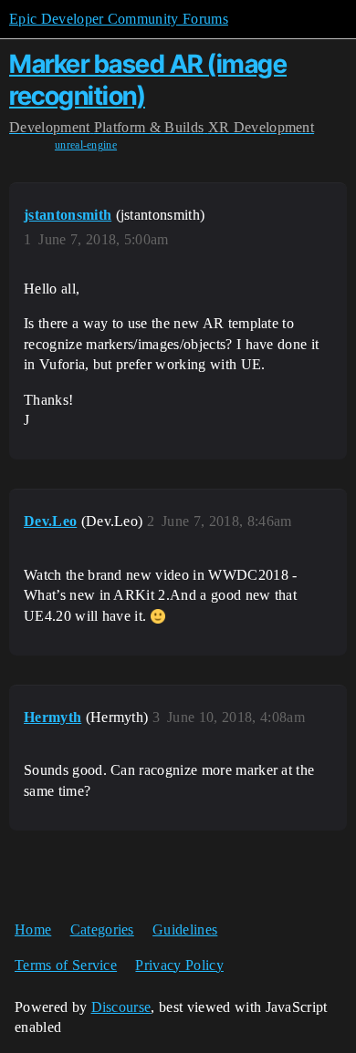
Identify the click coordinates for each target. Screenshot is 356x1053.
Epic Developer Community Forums (118, 18)
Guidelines (184, 929)
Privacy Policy (179, 965)
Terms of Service (66, 965)
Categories (102, 929)
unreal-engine (86, 145)
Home (33, 929)
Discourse (121, 1007)
